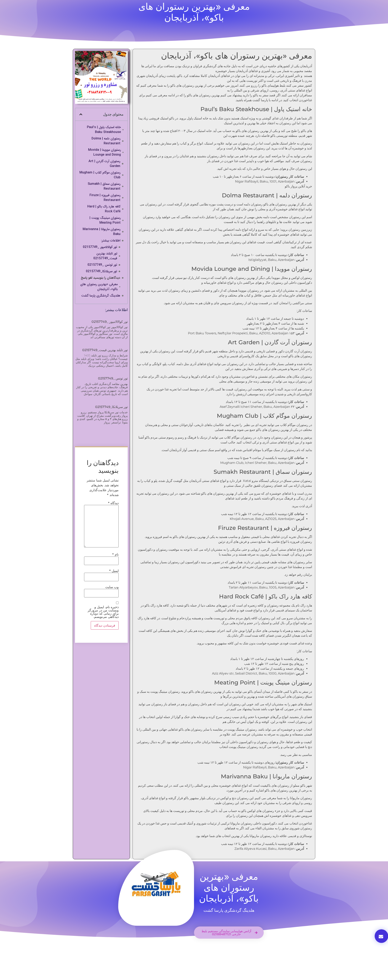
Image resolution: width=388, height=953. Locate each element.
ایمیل (114, 570)
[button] (80, 114)
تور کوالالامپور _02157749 (100, 247)
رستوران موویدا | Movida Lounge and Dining (104, 152)
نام (115, 554)
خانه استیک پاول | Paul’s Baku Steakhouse (104, 130)
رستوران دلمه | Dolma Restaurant (106, 141)
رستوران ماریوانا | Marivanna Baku (101, 232)
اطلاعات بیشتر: (110, 240)
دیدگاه (113, 503)
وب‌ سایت (112, 587)
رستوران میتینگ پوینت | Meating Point (105, 220)
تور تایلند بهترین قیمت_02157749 (105, 256)
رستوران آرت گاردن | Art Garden (104, 164)
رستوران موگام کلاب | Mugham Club (99, 175)
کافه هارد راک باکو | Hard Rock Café (103, 209)
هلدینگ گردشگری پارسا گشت (100, 295)
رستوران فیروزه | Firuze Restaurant (105, 198)
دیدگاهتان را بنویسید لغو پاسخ (100, 277)
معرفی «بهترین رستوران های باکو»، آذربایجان (99, 287)
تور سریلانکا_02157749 (101, 271)
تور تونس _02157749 (102, 264)
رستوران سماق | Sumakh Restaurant (104, 186)
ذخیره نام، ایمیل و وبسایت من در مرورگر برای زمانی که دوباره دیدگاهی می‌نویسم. (103, 611)
